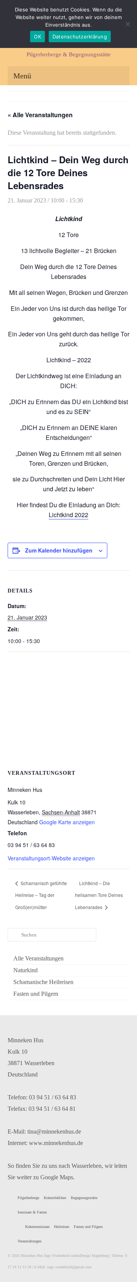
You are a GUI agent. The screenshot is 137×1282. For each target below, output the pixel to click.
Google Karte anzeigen (67, 822)
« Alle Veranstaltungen (40, 114)
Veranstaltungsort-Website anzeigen (51, 858)
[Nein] (127, 24)
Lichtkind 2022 (68, 514)
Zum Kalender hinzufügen (58, 550)
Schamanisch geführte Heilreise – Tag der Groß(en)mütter (41, 895)
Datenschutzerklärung (80, 36)
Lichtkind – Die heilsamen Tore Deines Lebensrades (99, 895)
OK (37, 36)
